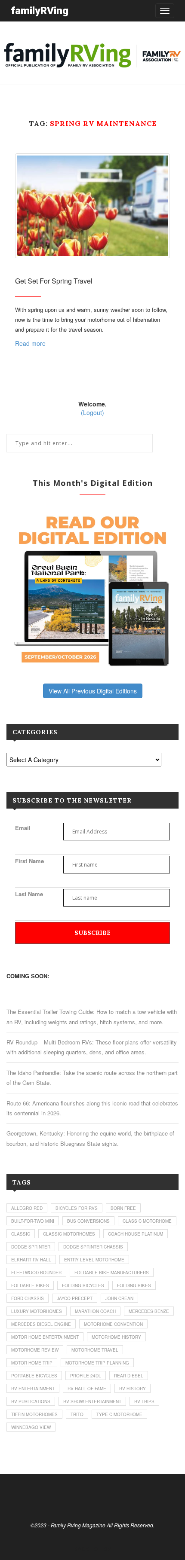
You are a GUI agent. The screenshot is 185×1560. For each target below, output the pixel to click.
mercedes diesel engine (41, 1324)
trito (77, 1414)
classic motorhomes (69, 1234)
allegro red (27, 1208)
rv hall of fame (87, 1389)
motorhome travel (94, 1350)
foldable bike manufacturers (111, 1273)
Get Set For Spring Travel (53, 281)
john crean (119, 1298)
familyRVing (39, 10)
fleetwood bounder (36, 1273)
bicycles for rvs (77, 1208)
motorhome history (116, 1337)
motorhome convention (113, 1324)
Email (23, 828)
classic (20, 1234)
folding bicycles (83, 1285)
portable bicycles (34, 1376)
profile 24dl (85, 1376)
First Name (29, 861)
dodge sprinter (30, 1247)
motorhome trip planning (97, 1363)
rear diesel (128, 1376)
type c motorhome (119, 1414)
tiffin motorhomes (34, 1414)
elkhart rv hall (31, 1260)
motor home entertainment (45, 1337)
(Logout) (92, 412)
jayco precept (74, 1298)
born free (123, 1208)
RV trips (144, 1401)
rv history (132, 1389)
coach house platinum (135, 1234)
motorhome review (35, 1350)
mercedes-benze (149, 1311)
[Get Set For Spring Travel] (92, 206)
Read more (30, 343)
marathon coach (95, 1311)
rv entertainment (33, 1389)
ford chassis (27, 1298)
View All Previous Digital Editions (93, 691)
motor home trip (31, 1363)
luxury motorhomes (36, 1311)
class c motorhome (147, 1221)
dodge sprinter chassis (93, 1247)
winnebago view (31, 1427)
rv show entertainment (92, 1401)
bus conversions (88, 1221)
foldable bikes (30, 1285)
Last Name (29, 894)
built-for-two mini (32, 1221)
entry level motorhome (94, 1260)
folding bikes (134, 1285)
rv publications (30, 1401)
